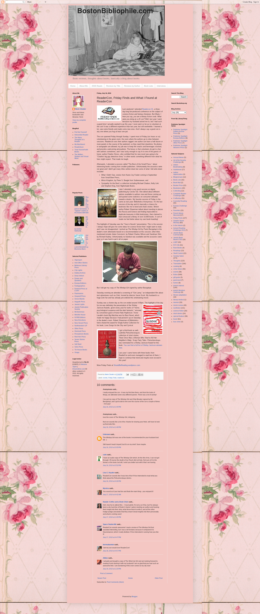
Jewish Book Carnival (178, 234)
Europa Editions (80, 283)
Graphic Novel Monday (178, 222)
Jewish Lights (79, 304)
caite (105, 455)
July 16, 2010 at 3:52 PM (112, 465)
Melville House (79, 315)
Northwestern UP (80, 326)
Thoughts (176, 261)
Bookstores (177, 188)
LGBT (175, 242)
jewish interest (178, 286)
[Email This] (131, 374)
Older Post (158, 578)
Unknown (106, 434)
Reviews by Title (113, 86)
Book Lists (148, 86)
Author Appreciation (178, 173)
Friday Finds (112, 378)
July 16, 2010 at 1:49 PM (112, 427)
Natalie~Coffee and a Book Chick (115, 502)
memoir (176, 302)
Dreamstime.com (78, 369)
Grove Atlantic (79, 299)
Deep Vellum (79, 276)
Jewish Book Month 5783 (178, 238)
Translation (177, 264)
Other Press (78, 328)
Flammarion (78, 293)
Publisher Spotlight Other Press (180, 142)
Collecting (177, 191)
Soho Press (78, 347)
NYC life (176, 245)
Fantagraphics (79, 286)
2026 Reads (97, 86)
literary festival (178, 300)
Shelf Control (178, 253)
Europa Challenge (180, 206)
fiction (175, 274)
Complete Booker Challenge (179, 195)
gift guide (176, 277)
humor (175, 283)
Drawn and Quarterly (78, 279)
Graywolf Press (80, 296)
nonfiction (177, 308)
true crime (177, 322)
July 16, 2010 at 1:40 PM (112, 407)
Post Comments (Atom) (115, 582)
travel (175, 319)
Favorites (176, 210)
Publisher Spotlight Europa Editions (180, 137)
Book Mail (177, 183)
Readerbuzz (79, 147)
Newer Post (102, 578)
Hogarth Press (79, 302)
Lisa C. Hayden (109, 473)
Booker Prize (178, 185)
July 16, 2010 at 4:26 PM (112, 481)
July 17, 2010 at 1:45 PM (112, 517)
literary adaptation (180, 295)
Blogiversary (178, 177)
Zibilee (105, 558)
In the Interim (178, 225)
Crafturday (177, 198)
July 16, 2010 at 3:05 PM (112, 447)
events (105, 378)
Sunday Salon (178, 256)
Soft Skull (77, 344)
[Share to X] (137, 374)
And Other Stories (80, 263)
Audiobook (177, 170)
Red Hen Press (80, 337)
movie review (178, 305)
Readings (177, 251)
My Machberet (79, 144)
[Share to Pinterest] (142, 374)
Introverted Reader (81, 135)
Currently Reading (180, 201)
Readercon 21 (147, 109)
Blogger (134, 597)
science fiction (178, 311)
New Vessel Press (81, 323)
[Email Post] (127, 374)
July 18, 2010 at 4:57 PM (112, 551)
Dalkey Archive (79, 273)
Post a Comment (106, 573)
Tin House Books (80, 350)
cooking (176, 266)
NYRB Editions (79, 317)
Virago (76, 352)
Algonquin (78, 260)
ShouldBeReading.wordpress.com (127, 365)
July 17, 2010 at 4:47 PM (112, 537)
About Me (83, 86)
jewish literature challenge (179, 291)
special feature (178, 316)
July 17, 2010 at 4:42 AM (112, 495)
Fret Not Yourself (80, 132)
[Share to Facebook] (139, 374)
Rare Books (177, 248)
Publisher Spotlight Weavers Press (180, 146)
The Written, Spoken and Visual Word (81, 156)
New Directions (80, 320)
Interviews (161, 86)
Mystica (106, 488)
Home (72, 86)
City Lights (78, 270)
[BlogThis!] (134, 374)
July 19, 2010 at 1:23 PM (112, 569)
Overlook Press (80, 331)
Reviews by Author (132, 86)
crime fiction (177, 269)
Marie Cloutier (80, 109)
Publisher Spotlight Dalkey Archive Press (180, 131)
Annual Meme (178, 157)
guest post (177, 280)
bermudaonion (108, 545)
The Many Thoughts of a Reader (79, 139)
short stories (177, 313)
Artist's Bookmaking (178, 166)
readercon (120, 378)
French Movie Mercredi (178, 214)
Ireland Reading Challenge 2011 (179, 229)
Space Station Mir (109, 524)
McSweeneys (79, 312)
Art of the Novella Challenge (179, 161)
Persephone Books (81, 334)
